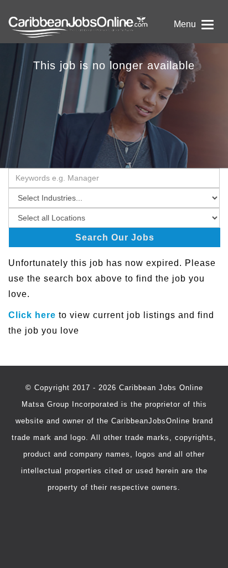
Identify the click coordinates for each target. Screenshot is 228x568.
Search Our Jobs (114, 237)
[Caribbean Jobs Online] (114, 22)
